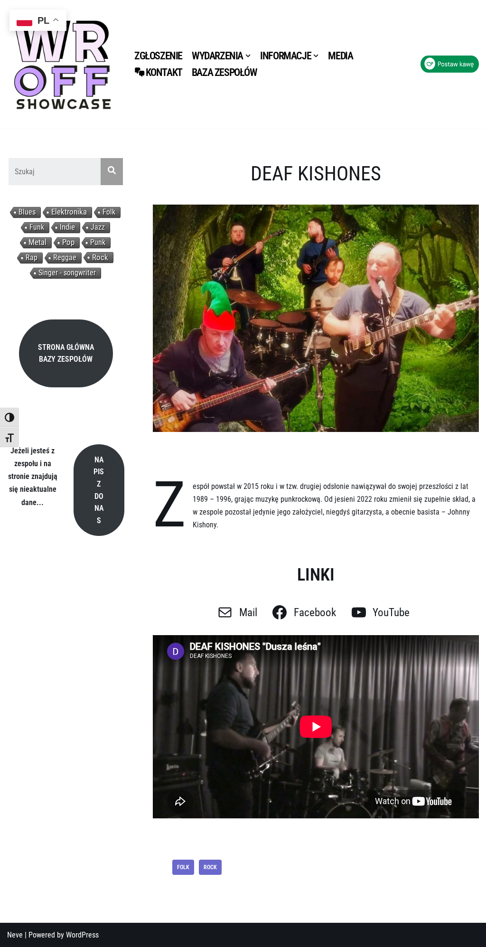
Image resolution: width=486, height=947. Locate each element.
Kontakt (164, 72)
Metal (37, 242)
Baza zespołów (224, 72)
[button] (248, 55)
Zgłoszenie (158, 55)
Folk (109, 211)
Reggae (64, 257)
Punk (97, 242)
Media (340, 55)
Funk (36, 227)
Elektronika (69, 211)
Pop (68, 242)
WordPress (82, 934)
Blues (27, 211)
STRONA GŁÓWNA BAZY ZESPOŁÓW (66, 353)
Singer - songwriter (67, 272)
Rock (100, 257)
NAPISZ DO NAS (98, 490)
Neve (15, 934)
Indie (67, 227)
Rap (31, 257)
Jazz (98, 227)
